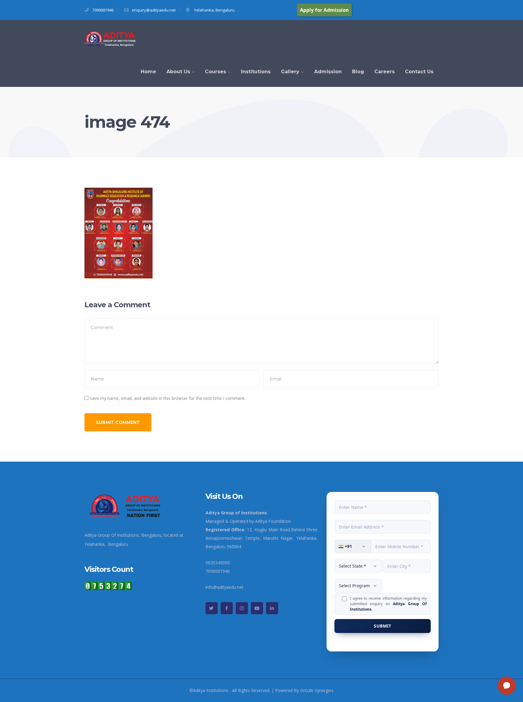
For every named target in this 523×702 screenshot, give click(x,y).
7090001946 (102, 10)
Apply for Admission (324, 10)
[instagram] (242, 608)
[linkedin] (272, 608)
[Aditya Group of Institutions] (110, 38)
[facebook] (227, 608)
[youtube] (257, 608)
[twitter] (212, 608)
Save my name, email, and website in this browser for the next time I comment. (167, 398)
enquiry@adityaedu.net (154, 10)
